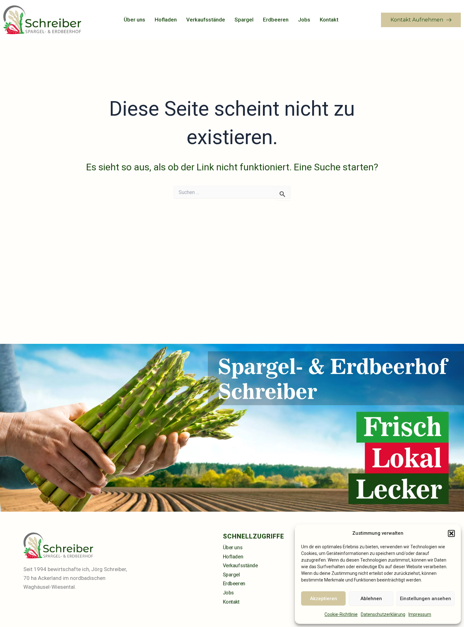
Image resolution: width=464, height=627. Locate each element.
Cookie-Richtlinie (341, 614)
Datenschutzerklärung (383, 614)
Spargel (244, 19)
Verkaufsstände (205, 19)
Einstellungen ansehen (425, 598)
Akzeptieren (323, 598)
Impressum (419, 614)
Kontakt (329, 19)
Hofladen (166, 19)
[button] (451, 533)
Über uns (134, 19)
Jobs (304, 19)
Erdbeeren (276, 19)
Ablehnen (371, 598)
